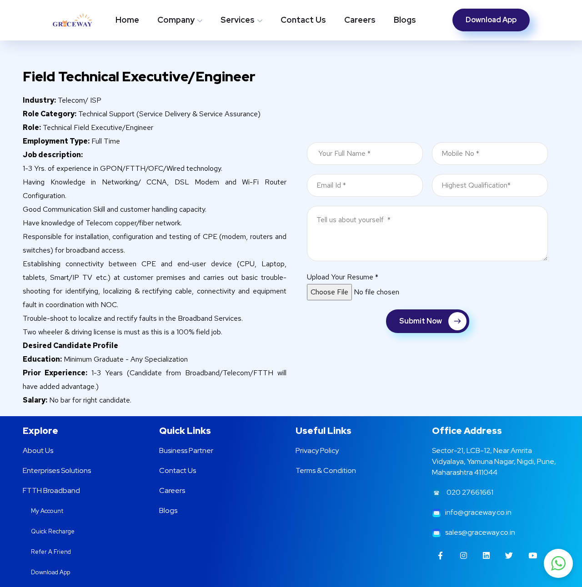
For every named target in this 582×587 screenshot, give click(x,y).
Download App (491, 20)
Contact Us (303, 20)
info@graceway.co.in (476, 512)
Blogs (405, 20)
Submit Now (420, 321)
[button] (558, 563)
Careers (360, 20)
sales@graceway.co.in (478, 532)
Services (238, 20)
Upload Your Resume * (342, 277)
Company (176, 20)
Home (127, 20)
